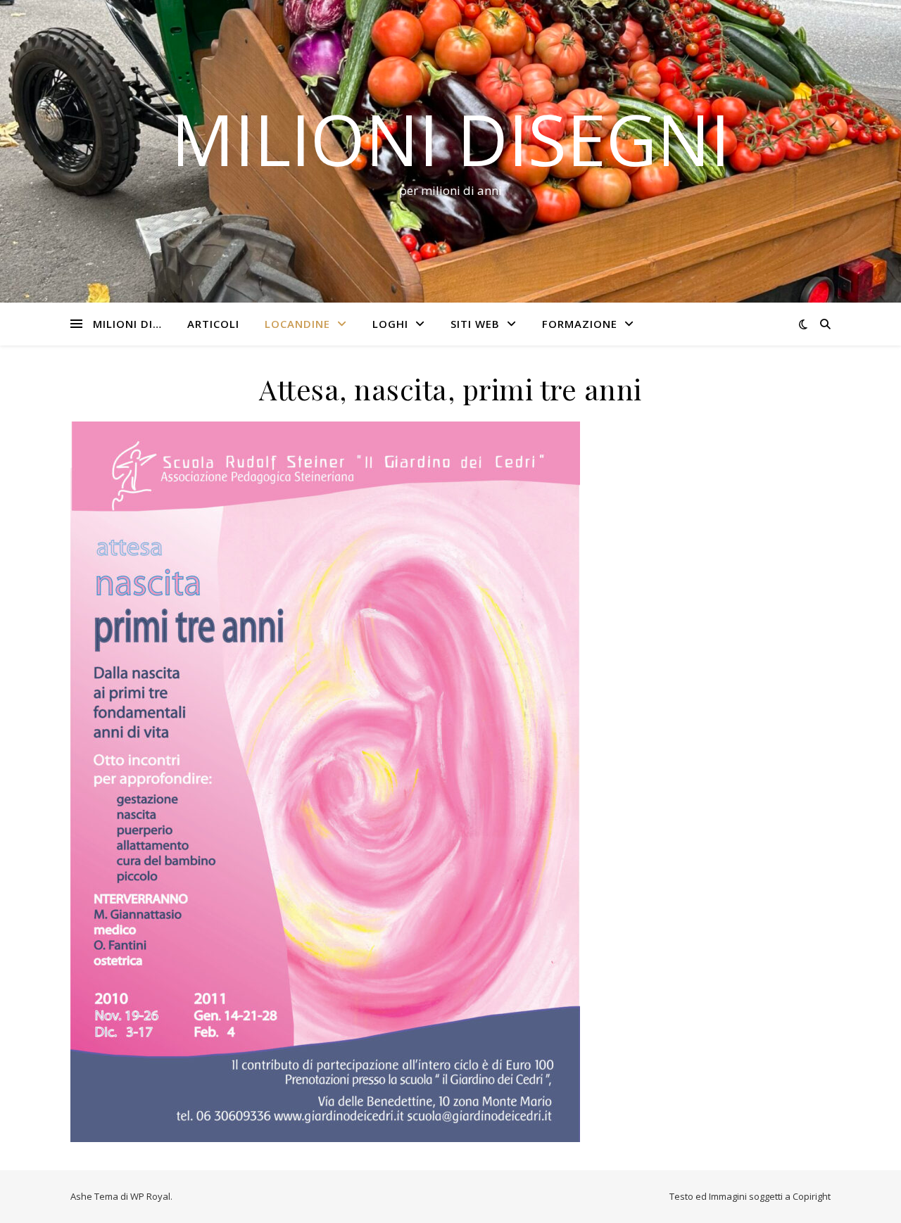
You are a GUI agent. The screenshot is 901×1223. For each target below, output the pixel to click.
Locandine (297, 324)
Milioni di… (127, 324)
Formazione (579, 324)
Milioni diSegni (450, 138)
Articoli (213, 324)
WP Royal (150, 1196)
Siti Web (475, 324)
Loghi (390, 324)
